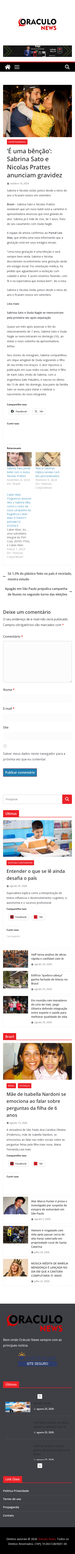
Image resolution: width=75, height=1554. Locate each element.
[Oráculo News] (7, 67)
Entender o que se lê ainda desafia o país (36, 874)
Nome (9, 690)
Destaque (24, 1085)
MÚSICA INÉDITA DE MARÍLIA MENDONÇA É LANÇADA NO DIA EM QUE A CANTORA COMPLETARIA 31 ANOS (49, 1269)
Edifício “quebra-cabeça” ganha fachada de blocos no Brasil (49, 979)
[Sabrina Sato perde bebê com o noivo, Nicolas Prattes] (19, 459)
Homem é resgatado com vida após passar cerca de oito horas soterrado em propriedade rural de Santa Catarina (49, 1238)
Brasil (11, 1085)
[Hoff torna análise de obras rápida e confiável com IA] (15, 959)
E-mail (8, 708)
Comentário (13, 636)
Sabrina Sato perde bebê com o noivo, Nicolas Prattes (19, 472)
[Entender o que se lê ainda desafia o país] (37, 838)
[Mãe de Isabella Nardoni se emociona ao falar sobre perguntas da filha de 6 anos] (37, 1061)
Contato (8, 1515)
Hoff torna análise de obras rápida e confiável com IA (48, 956)
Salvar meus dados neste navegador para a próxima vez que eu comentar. (34, 756)
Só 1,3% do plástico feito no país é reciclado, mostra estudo (40, 576)
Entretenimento (17, 142)
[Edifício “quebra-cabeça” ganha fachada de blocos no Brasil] (15, 982)
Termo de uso (12, 1499)
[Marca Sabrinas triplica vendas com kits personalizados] (48, 459)
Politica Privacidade (16, 1491)
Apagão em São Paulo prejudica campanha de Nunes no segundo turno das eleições (36, 591)
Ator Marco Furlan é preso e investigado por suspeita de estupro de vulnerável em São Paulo (49, 1207)
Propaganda (11, 1507)
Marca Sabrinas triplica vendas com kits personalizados (48, 472)
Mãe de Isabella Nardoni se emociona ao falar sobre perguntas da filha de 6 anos (36, 1104)
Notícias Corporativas (20, 862)
